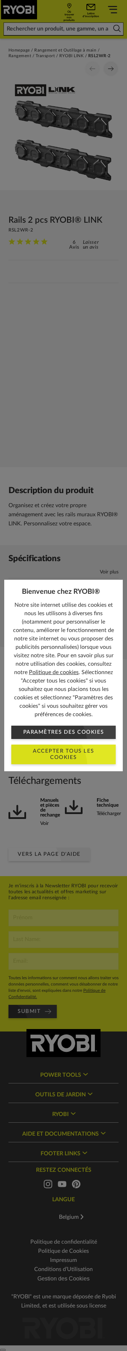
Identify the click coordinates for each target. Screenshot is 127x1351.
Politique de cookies (54, 672)
